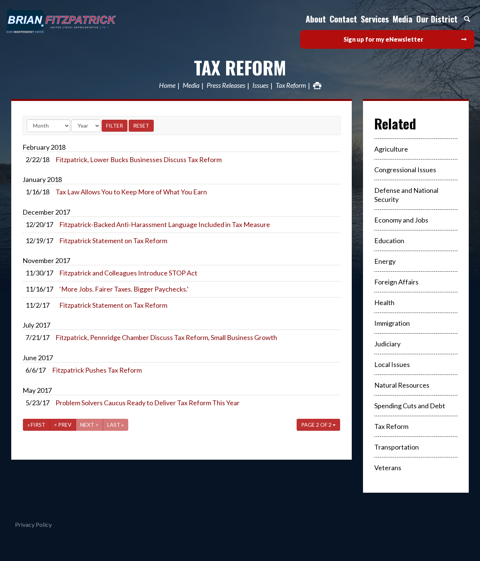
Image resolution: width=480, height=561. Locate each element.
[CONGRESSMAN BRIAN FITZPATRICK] (79, 20)
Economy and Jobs (401, 220)
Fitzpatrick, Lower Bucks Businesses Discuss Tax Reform (139, 159)
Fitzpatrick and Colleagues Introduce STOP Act (128, 273)
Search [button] (466, 19)
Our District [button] (437, 19)
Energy (385, 261)
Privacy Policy (33, 524)
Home (167, 85)
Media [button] (402, 19)
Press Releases (226, 85)
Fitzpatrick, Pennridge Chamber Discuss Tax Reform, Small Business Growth (166, 337)
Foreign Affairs (396, 282)
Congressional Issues (405, 169)
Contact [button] (343, 19)
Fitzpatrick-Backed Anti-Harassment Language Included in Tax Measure (164, 224)
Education (389, 240)
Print (317, 85)
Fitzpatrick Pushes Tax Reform (97, 370)
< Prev (63, 424)
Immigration (392, 323)
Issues (260, 85)
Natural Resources (401, 385)
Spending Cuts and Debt (409, 406)
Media (191, 85)
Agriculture (391, 149)
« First (36, 424)
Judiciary (387, 344)
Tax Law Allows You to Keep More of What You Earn (131, 192)
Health (384, 302)
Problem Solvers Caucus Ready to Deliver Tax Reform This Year (148, 403)
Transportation (396, 447)
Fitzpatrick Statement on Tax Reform (113, 240)
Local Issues (392, 364)
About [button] (316, 19)
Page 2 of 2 (317, 424)
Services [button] (375, 19)
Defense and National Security (406, 194)
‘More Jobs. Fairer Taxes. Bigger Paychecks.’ (124, 289)
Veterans (387, 467)
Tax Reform (240, 67)
